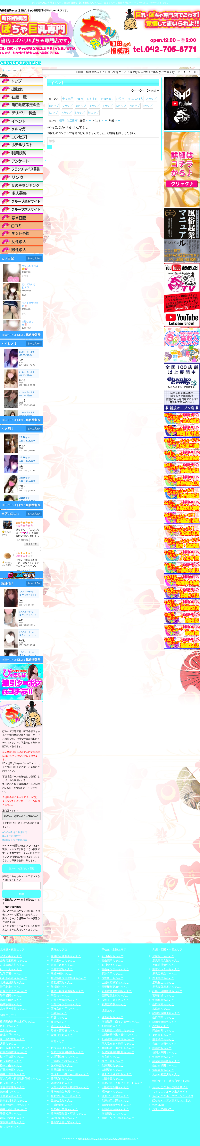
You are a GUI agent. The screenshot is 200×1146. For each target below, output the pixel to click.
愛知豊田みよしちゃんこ (66, 1096)
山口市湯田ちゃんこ (164, 1065)
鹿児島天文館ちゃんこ (166, 960)
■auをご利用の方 (11, 836)
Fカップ (107, 105)
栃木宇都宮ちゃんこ (12, 1056)
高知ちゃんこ (160, 1026)
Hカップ (135, 105)
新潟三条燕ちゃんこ (114, 1004)
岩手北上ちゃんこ (11, 986)
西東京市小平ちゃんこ (64, 1008)
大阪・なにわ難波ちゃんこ (118, 1118)
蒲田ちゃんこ (59, 1022)
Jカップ (53, 112)
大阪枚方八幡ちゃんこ (115, 1087)
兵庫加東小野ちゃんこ (115, 1100)
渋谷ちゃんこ (59, 1017)
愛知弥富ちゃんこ (62, 1065)
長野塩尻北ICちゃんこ (115, 995)
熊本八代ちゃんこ (163, 1039)
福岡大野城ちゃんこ (164, 1022)
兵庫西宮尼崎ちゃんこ (115, 1109)
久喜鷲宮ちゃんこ (62, 969)
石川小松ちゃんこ (112, 956)
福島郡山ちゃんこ (11, 1000)
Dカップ (81, 105)
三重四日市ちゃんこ (63, 1069)
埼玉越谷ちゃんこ (11, 1127)
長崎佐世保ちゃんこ (164, 965)
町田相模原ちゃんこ (12, 1069)
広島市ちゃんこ (161, 1008)
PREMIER (106, 98)
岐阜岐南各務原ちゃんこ (66, 1091)
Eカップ (94, 105)
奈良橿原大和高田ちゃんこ (118, 1030)
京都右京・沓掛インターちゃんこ (122, 1083)
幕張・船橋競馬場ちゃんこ (67, 991)
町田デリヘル (10, 334)
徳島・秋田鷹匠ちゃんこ (167, 991)
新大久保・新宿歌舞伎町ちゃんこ (20, 1078)
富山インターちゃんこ (115, 969)
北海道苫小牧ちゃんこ (13, 1008)
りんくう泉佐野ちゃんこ (117, 1074)
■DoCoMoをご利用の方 (14, 832)
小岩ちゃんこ (59, 1013)
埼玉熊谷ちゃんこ (11, 1061)
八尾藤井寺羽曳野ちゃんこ (118, 1052)
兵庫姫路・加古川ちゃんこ (118, 1048)
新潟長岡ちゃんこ (112, 973)
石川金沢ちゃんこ (112, 965)
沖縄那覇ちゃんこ (163, 1000)
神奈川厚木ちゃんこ (12, 1074)
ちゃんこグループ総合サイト (170, 1087)
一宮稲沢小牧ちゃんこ (64, 1061)
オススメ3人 (135, 98)
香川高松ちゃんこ (163, 978)
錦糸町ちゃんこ (9, 1091)
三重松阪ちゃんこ (62, 1100)
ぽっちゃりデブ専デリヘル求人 (171, 1100)
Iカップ (147, 105)
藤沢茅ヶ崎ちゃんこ (12, 1122)
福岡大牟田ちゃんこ (164, 1052)
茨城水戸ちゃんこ (11, 1034)
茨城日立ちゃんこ (62, 1035)
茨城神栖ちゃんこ (62, 973)
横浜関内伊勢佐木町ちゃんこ (18, 1021)
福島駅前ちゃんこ (11, 1004)
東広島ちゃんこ (161, 1035)
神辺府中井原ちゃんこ (166, 1061)
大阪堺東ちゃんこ (112, 1069)
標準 (62, 120)
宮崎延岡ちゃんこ (163, 1070)
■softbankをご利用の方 (14, 839)
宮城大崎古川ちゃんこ (13, 965)
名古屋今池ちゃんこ (63, 1048)
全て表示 (67, 98)
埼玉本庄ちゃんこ (11, 1083)
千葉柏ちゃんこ (60, 995)
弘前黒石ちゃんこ (11, 973)
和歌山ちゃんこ (111, 1026)
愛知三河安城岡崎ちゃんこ (67, 1052)
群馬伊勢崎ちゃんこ (12, 1118)
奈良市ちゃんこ (111, 1056)
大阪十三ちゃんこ (112, 1078)
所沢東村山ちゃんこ (63, 960)
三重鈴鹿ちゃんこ (62, 1105)
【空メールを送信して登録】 (21, 868)
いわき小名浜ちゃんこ (13, 978)
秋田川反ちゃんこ (11, 969)
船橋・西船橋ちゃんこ (64, 1030)
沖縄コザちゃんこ (163, 1057)
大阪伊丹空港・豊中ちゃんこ (119, 1034)
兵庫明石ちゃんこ (112, 1065)
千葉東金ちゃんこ (11, 1096)
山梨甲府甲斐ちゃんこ (115, 982)
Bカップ (54, 105)
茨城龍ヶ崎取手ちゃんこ (66, 956)
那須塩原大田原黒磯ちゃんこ (68, 978)
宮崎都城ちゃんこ (163, 995)
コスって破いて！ (163, 1109)
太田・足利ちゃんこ (63, 965)
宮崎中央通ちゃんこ (164, 1044)
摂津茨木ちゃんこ (112, 1091)
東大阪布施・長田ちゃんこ (118, 1043)
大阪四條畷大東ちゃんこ (117, 1105)
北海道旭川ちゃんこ (12, 982)
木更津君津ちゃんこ (12, 1087)
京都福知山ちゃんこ (114, 1113)
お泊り (120, 98)
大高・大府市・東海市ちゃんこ (70, 1087)
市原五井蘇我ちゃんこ (64, 1000)
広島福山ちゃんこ (163, 982)
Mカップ (93, 112)
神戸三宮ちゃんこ (112, 1061)
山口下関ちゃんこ (163, 1017)
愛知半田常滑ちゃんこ (64, 1109)
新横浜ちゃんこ (60, 986)
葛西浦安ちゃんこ (62, 982)
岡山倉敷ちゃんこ (163, 1030)
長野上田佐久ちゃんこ (115, 1000)
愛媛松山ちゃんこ (163, 956)
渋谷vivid (158, 1105)
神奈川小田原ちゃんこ (13, 1109)
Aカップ (151, 98)
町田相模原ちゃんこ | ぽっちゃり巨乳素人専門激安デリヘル (107, 1138)
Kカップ (66, 112)
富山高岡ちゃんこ (112, 960)
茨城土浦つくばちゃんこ (15, 1105)
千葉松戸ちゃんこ (11, 1113)
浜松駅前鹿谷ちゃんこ (64, 1118)
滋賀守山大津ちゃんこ (115, 1096)
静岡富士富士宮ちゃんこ (66, 1122)
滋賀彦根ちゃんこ (112, 1017)
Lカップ (80, 112)
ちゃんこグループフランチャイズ (172, 1096)
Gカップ (121, 105)
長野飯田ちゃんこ (112, 978)
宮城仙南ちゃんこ (11, 956)
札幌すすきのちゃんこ (13, 991)
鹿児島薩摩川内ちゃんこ (167, 986)
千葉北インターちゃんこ (66, 1004)
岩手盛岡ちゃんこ (11, 995)
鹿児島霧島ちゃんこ (164, 973)
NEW (80, 98)
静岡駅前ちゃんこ (62, 1078)
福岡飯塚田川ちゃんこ (166, 1013)
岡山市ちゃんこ (161, 1048)
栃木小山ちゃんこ (11, 1065)
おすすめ (92, 98)
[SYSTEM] (21, 105)
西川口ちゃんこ (9, 1026)
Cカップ (67, 105)
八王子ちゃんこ (60, 1026)
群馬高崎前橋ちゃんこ (13, 1052)
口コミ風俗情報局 (29, 335)
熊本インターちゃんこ (166, 969)
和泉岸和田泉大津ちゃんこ (118, 1039)
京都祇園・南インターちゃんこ (121, 1021)
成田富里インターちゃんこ (16, 1048)
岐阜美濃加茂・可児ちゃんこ (68, 1113)
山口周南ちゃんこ (163, 1004)
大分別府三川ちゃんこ (166, 1074)
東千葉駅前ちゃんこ (12, 1039)
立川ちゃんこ (8, 1030)
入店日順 (72, 120)
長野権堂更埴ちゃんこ (115, 986)
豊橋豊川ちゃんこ (62, 1083)
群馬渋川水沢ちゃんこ (13, 1100)
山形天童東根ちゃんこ (13, 960)
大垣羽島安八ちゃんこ (64, 1056)
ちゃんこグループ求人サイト (170, 1091)
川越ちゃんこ (8, 1043)
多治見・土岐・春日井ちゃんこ (70, 1074)
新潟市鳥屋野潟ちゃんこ (117, 991)
